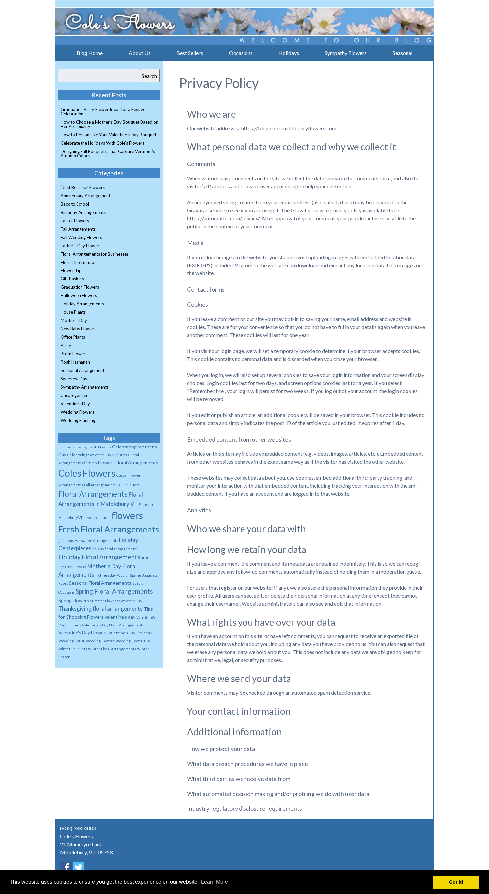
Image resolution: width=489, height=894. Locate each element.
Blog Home (90, 53)
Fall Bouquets (128, 485)
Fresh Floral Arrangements (108, 529)
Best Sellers (189, 53)
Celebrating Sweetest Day (89, 455)
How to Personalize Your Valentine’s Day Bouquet (108, 134)
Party (66, 345)
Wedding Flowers (77, 412)
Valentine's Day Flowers (83, 632)
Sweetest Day (74, 378)
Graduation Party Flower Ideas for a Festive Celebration (103, 111)
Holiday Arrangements (82, 303)
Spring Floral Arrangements (114, 591)
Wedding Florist (71, 641)
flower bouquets (97, 517)
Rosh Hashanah (75, 362)
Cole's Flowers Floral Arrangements (121, 462)
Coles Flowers (86, 473)
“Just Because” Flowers (83, 187)
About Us (140, 53)
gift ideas (66, 540)
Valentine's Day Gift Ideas (130, 633)
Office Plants (73, 337)
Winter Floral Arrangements (112, 649)
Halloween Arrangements (96, 540)
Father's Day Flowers (81, 245)
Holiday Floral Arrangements (99, 557)
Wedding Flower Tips (132, 641)
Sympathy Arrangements (85, 387)
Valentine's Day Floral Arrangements (113, 625)
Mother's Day (74, 320)
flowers (127, 515)
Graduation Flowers (80, 287)
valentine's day (120, 617)
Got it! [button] (456, 882)
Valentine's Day (75, 403)
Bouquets (66, 447)
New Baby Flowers (78, 328)
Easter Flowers (75, 220)
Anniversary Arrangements (86, 195)
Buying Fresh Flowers (93, 447)
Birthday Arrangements (83, 212)
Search (149, 76)
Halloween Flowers (79, 295)
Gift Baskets (72, 278)
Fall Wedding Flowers (81, 237)
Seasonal (402, 53)
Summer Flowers (104, 601)
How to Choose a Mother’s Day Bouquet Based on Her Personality (109, 124)
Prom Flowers (74, 353)
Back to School (75, 204)
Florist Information (79, 262)
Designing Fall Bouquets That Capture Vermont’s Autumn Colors (108, 153)
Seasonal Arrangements (83, 370)
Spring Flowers (73, 600)
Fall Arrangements (78, 229)
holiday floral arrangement (114, 549)
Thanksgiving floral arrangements (100, 608)
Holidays (288, 53)
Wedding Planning (78, 420)
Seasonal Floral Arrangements (100, 583)
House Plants (73, 312)
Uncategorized (75, 395)
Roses (63, 583)
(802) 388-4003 (78, 828)
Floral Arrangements (93, 493)
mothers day (105, 575)
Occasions (241, 53)
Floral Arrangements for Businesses (95, 254)
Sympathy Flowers (346, 53)
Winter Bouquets (72, 649)
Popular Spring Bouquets (137, 575)
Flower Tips (72, 270)
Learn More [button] (214, 882)
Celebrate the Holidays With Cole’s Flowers (102, 143)
